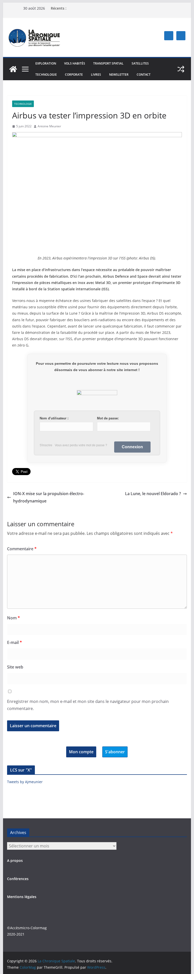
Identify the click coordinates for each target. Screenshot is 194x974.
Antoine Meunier (49, 126)
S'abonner (115, 752)
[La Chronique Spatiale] (13, 69)
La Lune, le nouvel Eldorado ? (153, 493)
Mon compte (81, 752)
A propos (15, 860)
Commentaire (22, 549)
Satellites (140, 63)
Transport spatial (108, 63)
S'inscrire (46, 445)
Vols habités (74, 63)
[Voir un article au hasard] (181, 69)
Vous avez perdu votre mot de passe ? (81, 445)
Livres (96, 74)
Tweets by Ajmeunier (25, 781)
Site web (15, 667)
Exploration (45, 63)
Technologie (46, 74)
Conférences (18, 878)
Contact (144, 74)
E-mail (14, 642)
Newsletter (119, 74)
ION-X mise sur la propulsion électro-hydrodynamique (48, 497)
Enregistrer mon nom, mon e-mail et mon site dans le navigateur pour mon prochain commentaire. (88, 705)
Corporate (74, 74)
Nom (13, 618)
